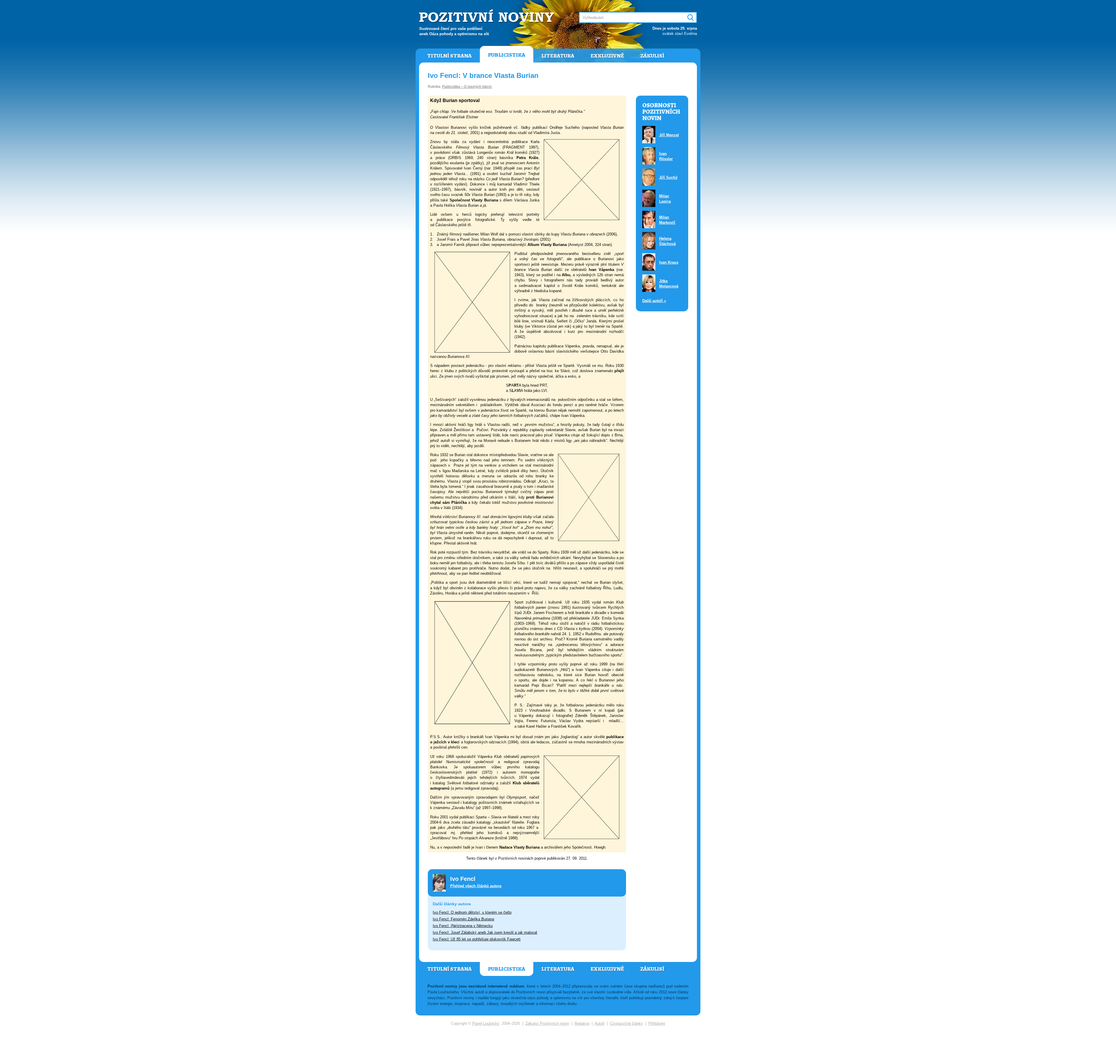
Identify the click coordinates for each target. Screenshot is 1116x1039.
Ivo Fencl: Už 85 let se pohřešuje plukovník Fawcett (477, 939)
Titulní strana (449, 56)
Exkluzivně (607, 56)
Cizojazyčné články (626, 1023)
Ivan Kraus (668, 262)
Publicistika (506, 55)
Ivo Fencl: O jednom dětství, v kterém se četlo (472, 912)
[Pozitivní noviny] (487, 16)
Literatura (557, 56)
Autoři (599, 1023)
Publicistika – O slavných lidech (467, 87)
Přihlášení (656, 1023)
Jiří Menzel (669, 135)
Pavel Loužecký (485, 1023)
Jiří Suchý (668, 177)
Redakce (582, 1023)
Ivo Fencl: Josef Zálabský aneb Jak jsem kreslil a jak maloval (485, 932)
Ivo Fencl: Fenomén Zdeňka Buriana (463, 919)
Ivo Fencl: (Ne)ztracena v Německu (463, 926)
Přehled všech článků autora (475, 886)
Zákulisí (652, 56)
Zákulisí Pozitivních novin (547, 1023)
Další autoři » (654, 301)
